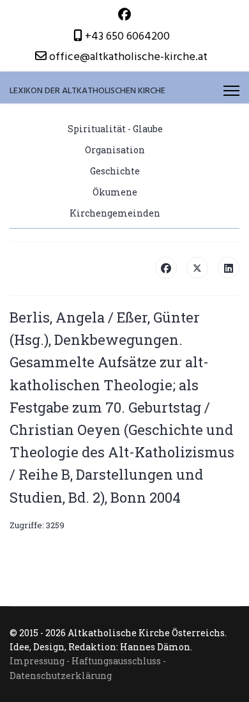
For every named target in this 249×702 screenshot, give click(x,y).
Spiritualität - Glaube (115, 129)
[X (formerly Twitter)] (197, 268)
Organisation (115, 150)
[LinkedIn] (228, 268)
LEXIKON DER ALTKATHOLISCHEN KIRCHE (87, 90)
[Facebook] (124, 15)
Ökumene (115, 192)
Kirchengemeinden (115, 213)
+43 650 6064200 (127, 36)
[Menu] (231, 91)
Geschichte (115, 171)
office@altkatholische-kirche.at (128, 56)
